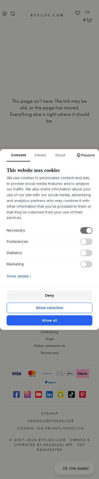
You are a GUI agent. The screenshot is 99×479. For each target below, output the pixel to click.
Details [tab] (40, 155)
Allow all (49, 320)
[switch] (86, 230)
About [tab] (60, 155)
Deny (49, 295)
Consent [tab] (18, 155)
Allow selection (49, 307)
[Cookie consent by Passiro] (86, 155)
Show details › (19, 276)
